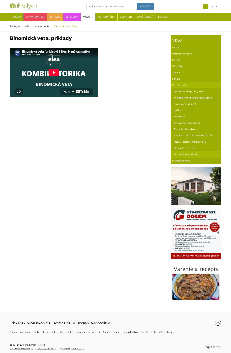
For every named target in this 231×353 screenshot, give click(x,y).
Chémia (45, 332)
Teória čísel (177, 66)
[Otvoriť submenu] (92, 17)
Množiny (176, 60)
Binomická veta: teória (185, 148)
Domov (13, 332)
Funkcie (176, 79)
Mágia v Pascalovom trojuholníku (190, 142)
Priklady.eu (15, 26)
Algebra (176, 72)
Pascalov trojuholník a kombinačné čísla (193, 135)
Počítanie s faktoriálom (185, 129)
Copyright (80, 332)
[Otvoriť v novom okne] (213, 347)
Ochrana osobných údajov (126, 332)
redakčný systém (45, 348)
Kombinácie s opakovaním (187, 123)
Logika (175, 47)
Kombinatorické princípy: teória (189, 91)
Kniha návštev (66, 332)
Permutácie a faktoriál (185, 104)
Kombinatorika (42, 26)
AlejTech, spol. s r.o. (72, 348)
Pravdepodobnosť (181, 160)
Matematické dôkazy (182, 53)
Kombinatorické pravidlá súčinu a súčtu (193, 97)
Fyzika (36, 332)
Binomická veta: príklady (186, 154)
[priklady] (23, 6)
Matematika (25, 332)
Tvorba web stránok (20, 348)
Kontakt (106, 332)
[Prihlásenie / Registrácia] (205, 6)
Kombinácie (179, 116)
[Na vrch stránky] (218, 322)
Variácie (178, 110)
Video (27, 26)
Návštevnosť (94, 332)
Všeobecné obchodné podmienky (158, 332)
